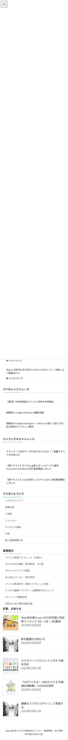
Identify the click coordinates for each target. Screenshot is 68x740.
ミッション (10, 520)
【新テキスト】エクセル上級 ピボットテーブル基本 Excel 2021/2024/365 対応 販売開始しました (33, 467)
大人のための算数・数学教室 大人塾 (24, 564)
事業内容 (9, 507)
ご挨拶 (8, 513)
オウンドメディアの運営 (17, 570)
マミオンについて (14, 500)
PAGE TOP (62, 714)
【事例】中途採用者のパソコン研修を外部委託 (30, 401)
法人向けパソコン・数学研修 (20, 577)
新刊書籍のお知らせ (33, 639)
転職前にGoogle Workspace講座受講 (25, 412)
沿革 (7, 533)
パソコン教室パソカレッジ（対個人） (24, 557)
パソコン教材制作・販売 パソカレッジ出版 (27, 584)
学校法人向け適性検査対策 (18, 603)
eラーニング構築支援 (16, 597)
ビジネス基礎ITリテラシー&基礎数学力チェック (29, 590)
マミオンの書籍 (13, 527)
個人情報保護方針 (14, 540)
